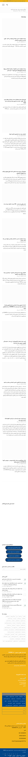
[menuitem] (6, 4)
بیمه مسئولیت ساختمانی (22, 627)
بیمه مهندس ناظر (11, 629)
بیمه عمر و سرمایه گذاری (8, 623)
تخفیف (16, 634)
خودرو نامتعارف (23, 638)
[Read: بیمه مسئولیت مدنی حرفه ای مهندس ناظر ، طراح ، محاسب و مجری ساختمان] (24, 589)
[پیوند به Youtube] (5, 754)
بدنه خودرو (20, 616)
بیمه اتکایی (23, 618)
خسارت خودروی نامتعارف (14, 636)
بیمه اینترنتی (19, 618)
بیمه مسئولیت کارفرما (8, 627)
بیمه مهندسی (6, 629)
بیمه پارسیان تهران (18, 632)
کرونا (3, 641)
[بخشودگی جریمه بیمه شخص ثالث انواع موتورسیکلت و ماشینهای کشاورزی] (14, 160)
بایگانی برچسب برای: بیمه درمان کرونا (18, 9)
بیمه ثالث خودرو (8, 620)
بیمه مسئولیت (9, 625)
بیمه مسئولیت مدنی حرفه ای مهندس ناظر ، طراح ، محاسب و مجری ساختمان (15, 39)
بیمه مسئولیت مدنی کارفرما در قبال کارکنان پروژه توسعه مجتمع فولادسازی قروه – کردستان (15, 69)
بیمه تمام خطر (18, 620)
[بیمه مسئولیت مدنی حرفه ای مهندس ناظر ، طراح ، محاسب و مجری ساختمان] (14, 27)
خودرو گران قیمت (17, 638)
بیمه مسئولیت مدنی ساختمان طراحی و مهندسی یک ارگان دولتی (14, 239)
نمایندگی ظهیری (15, 641)
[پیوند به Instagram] (13, 754)
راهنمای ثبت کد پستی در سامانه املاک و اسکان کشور (11, 579)
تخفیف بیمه (12, 634)
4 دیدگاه (18, 205)
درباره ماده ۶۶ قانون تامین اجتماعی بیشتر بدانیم (15, 382)
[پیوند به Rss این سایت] (7, 754)
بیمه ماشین (18, 625)
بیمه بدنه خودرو (23, 620)
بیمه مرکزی (13, 625)
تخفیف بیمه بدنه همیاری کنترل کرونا (17, 134)
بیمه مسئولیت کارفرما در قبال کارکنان (20, 629)
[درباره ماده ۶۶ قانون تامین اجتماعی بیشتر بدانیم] (14, 371)
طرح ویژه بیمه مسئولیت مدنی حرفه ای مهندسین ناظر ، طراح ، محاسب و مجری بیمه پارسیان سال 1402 (15, 101)
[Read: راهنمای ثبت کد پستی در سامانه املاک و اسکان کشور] (24, 580)
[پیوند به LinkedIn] (11, 754)
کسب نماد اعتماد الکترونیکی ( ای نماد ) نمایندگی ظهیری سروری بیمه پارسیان (15, 342)
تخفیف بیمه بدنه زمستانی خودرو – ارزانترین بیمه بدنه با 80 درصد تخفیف (15, 273)
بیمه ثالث (13, 620)
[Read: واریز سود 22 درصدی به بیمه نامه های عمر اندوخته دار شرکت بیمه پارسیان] (24, 605)
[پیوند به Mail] (9, 754)
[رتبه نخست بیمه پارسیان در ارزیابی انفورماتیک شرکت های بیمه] (14, 407)
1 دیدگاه (18, 345)
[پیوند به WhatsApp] (3, 754)
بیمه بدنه (14, 618)
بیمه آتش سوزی (13, 616)
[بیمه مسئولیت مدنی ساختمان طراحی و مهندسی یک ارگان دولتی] (14, 228)
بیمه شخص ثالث (19, 623)
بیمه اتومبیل (7, 616)
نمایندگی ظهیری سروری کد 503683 (8, 750)
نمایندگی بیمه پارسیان (22, 641)
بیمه (17, 616)
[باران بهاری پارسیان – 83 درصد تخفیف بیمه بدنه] (14, 193)
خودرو (9, 636)
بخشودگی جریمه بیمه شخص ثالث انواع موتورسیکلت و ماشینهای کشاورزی (14, 172)
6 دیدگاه (18, 384)
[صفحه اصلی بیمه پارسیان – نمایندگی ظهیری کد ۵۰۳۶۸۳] (16, 4)
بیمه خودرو (23, 623)
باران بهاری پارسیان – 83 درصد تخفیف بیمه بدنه (15, 204)
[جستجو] (6, 4)
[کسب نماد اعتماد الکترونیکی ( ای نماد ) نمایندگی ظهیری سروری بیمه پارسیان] (14, 330)
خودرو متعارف (5, 636)
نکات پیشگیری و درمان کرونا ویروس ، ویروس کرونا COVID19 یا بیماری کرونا (14, 461)
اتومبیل (24, 616)
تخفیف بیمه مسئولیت (22, 636)
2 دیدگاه (18, 310)
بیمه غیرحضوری (23, 625)
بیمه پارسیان (23, 632)
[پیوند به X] (17, 754)
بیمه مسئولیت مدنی (14, 627)
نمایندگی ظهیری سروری (9, 641)
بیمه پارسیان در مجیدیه (11, 632)
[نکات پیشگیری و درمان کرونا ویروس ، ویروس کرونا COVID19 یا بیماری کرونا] (14, 449)
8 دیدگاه (18, 135)
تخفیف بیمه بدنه (7, 634)
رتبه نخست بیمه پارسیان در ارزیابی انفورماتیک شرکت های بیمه (15, 419)
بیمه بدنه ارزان (10, 618)
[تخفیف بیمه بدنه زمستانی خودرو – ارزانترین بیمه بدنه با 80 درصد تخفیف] (14, 261)
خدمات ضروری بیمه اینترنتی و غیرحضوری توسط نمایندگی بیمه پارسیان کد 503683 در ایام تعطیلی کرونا (14, 306)
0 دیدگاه (18, 42)
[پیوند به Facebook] (15, 754)
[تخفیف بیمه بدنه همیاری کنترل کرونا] (14, 123)
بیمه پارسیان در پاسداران (22, 634)
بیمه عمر (14, 623)
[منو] (3, 4)
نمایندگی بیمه (12, 638)
